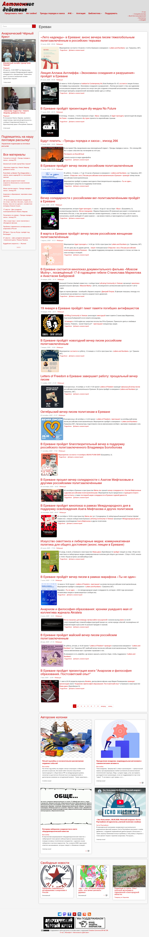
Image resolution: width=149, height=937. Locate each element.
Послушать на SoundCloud (74, 154)
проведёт (126, 175)
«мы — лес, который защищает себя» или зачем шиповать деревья (91, 890)
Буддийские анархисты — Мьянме (14, 243)
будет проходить (118, 116)
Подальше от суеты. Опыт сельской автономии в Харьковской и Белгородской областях (126, 891)
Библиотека (94, 13)
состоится (123, 83)
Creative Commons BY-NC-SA (98, 930)
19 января (68, 321)
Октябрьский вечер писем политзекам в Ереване (75, 411)
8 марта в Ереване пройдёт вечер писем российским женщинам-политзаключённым (87, 235)
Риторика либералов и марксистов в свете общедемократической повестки (59, 830)
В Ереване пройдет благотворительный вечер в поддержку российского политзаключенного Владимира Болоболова (83, 445)
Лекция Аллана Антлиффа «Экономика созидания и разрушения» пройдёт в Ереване (88, 74)
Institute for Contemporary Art (91, 83)
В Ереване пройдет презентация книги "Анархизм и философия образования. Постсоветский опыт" (86, 672)
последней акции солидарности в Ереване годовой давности (104, 495)
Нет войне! (31, 13)
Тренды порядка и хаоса (52, 13)
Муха (97, 116)
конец (110, 706)
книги (122, 620)
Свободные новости (55, 862)
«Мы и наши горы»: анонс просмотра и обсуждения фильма (16, 222)
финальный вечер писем (130, 387)
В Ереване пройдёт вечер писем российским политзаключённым (87, 165)
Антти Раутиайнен (102, 825)
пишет (93, 247)
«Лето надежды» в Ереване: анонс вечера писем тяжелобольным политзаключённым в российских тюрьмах (88, 39)
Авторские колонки (54, 717)
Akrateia (88, 681)
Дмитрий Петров (108, 291)
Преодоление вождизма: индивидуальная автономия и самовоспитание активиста (118, 762)
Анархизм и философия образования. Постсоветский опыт (97, 684)
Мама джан (97, 552)
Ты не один (126, 181)
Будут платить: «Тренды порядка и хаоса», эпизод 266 (79, 140)
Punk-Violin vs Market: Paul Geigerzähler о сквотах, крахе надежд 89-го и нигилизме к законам (17, 175)
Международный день (130, 518)
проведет (107, 645)
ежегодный (101, 315)
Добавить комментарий (76, 50)
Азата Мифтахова (84, 521)
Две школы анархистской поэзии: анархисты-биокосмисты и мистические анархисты (16, 183)
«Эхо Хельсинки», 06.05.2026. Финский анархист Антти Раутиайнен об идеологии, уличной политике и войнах (118, 820)
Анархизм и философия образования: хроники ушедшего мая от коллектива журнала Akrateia (86, 610)
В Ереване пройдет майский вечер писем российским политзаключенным (79, 636)
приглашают (98, 324)
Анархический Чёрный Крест (18, 35)
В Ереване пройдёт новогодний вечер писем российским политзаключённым (81, 342)
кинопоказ (135, 283)
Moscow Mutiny (85, 285)
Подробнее (63, 50)
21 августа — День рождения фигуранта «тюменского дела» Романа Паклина (16, 239)
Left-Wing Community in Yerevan (75, 315)
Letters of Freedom (106, 387)
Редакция (59, 44)
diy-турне (86, 118)
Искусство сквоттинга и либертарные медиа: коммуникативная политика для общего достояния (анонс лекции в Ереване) (85, 542)
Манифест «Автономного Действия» (77, 932)
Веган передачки (85, 211)
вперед (103, 706)
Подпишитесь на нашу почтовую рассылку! (17, 138)
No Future (62, 118)
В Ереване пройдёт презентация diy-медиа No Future (78, 108)
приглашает (115, 419)
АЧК (70, 13)
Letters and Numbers (117, 48)
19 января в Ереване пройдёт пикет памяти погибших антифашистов (90, 308)
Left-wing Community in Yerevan (111, 283)
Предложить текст (14, 13)
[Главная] (19, 7)
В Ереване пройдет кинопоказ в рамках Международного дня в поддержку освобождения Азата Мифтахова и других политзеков (87, 507)
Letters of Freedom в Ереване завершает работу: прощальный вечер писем (89, 377)
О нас (62, 932)
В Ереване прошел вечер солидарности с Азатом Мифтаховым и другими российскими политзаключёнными (87, 481)
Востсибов (45, 766)
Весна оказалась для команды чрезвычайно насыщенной (85, 620)
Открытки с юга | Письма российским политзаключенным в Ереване (95, 175)
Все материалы (14, 154)
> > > (18, 247)
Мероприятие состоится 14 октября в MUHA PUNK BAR (79, 454)
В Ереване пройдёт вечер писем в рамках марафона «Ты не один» (88, 576)
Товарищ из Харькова (121, 897)
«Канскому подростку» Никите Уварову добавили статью (16, 111)
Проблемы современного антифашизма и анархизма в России (54, 890)
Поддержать (111, 13)
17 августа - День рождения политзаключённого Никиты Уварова (15, 210)
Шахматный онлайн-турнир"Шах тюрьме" (17, 64)
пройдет (116, 552)
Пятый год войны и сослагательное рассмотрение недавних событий (63, 762)
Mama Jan (97, 490)
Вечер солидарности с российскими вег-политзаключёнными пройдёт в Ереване (90, 199)
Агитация (80, 13)
